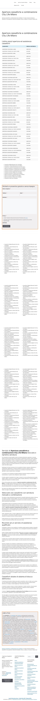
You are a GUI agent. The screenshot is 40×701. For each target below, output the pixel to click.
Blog (34, 2)
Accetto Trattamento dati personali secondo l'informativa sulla (16, 217)
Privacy (5, 215)
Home (15, 2)
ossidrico (12, 641)
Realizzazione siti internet (16, 699)
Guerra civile (7, 634)
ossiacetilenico (18, 641)
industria (30, 630)
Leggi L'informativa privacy (13, 698)
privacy (26, 217)
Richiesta (5, 197)
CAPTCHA (5, 222)
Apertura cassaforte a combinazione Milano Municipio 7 (31, 688)
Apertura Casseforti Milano (22, 2)
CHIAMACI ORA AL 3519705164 (7, 680)
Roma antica (7, 623)
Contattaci (17, 681)
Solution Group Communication (27, 699)
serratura (19, 615)
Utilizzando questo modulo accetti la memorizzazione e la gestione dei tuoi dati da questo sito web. (18, 220)
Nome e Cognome (7, 188)
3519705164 (8, 672)
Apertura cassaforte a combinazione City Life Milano (12, 648)
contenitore (13, 615)
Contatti (22, 5)
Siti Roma (35, 699)
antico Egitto (27, 619)
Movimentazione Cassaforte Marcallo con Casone (32, 665)
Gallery (30, 2)
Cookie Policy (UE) (22, 698)
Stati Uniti (32, 633)
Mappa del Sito (16, 5)
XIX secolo (9, 629)
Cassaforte (11, 643)
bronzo (35, 621)
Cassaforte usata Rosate (32, 691)
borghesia (22, 629)
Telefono (5, 193)
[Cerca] (36, 656)
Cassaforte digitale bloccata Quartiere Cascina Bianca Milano (32, 681)
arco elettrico (25, 641)
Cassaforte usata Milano (19, 679)
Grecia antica (7, 621)
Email (21, 193)
